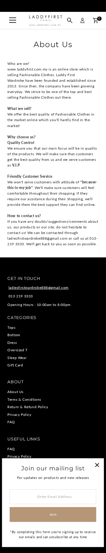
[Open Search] (69, 20)
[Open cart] (95, 20)
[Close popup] (97, 465)
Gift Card (15, 365)
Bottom (13, 335)
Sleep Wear (16, 357)
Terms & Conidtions (24, 399)
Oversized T (17, 350)
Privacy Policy (19, 414)
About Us (15, 391)
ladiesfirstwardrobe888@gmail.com (39, 287)
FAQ (11, 422)
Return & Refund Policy (27, 407)
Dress (12, 342)
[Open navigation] (12, 20)
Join (53, 514)
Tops (11, 327)
